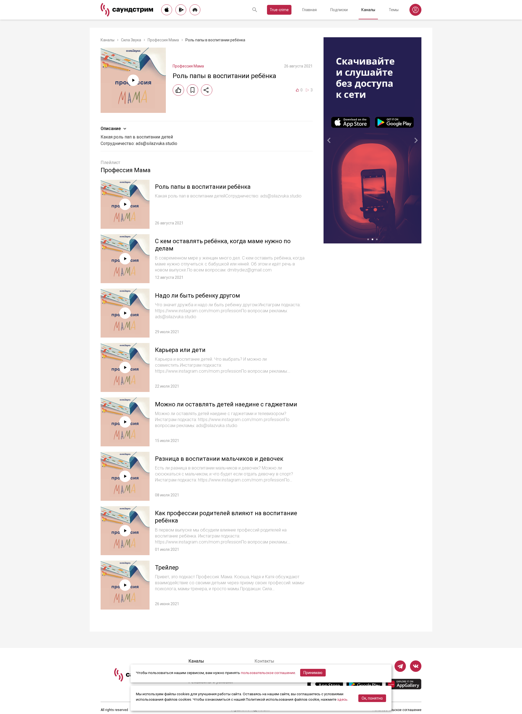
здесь (342, 699)
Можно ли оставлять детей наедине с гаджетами (226, 404)
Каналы (368, 10)
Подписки (339, 10)
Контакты (264, 661)
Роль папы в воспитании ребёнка (203, 186)
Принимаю (312, 672)
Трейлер (167, 567)
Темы (394, 10)
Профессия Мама (163, 40)
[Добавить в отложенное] (192, 90)
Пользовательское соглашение (396, 710)
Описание (111, 128)
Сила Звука (131, 40)
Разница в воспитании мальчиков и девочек (219, 458)
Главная (309, 10)
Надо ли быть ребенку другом (197, 295)
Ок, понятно (372, 698)
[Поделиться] (206, 90)
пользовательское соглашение (268, 672)
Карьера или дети (180, 350)
